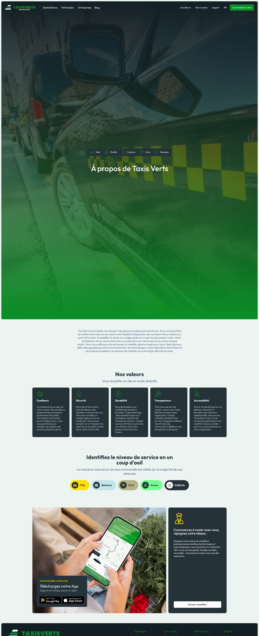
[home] (20, 7)
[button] (50, 7)
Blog (97, 7)
